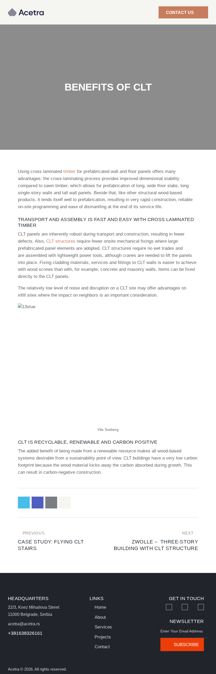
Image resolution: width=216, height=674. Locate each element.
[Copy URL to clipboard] (65, 502)
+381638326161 (25, 633)
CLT (50, 241)
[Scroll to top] (206, 664)
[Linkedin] (201, 607)
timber (69, 171)
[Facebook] (169, 607)
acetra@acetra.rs (24, 624)
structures (65, 241)
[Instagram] (185, 607)
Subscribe (186, 644)
